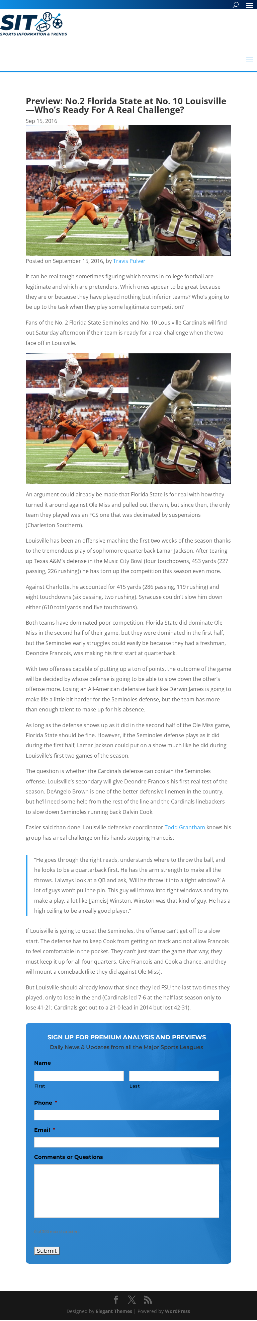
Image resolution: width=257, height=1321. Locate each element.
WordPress (177, 1311)
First (39, 1086)
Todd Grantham (185, 827)
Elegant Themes (114, 1311)
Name (42, 1063)
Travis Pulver (129, 261)
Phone (45, 1103)
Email (44, 1130)
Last (135, 1086)
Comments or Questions (68, 1157)
